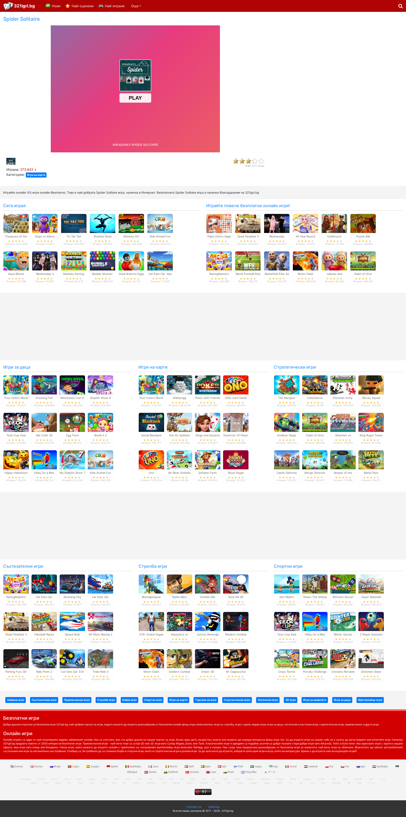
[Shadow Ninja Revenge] (102, 223)
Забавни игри (15, 699)
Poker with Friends (207, 398)
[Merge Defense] (315, 459)
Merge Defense (314, 472)
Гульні (240, 783)
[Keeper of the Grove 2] (343, 459)
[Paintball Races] (44, 621)
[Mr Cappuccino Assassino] (235, 658)
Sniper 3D (207, 671)
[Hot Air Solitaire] (179, 422)
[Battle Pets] (371, 459)
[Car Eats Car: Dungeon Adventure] (44, 583)
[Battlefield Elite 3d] (276, 260)
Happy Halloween (16, 472)
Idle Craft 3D (44, 435)
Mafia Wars (179, 597)
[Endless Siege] (286, 422)
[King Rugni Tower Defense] (371, 422)
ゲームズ (372, 783)
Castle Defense (287, 472)
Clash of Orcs (363, 274)
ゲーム (271, 771)
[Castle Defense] (286, 459)
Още (135, 6)
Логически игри (268, 699)
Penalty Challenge (315, 671)
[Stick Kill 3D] (235, 583)
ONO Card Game (236, 398)
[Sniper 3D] (207, 658)
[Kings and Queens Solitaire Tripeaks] (207, 422)
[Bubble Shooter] (102, 260)
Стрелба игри (153, 566)
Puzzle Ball (363, 236)
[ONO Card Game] (235, 385)
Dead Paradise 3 (248, 236)
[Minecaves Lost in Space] (72, 385)
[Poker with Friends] (207, 385)
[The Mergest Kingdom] (286, 385)
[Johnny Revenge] (207, 621)
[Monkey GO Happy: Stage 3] (131, 223)
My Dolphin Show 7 (72, 472)
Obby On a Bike (44, 472)
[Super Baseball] (371, 583)
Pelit (240, 766)
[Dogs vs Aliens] (45, 223)
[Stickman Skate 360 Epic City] (371, 658)
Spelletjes (135, 766)
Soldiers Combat (179, 671)
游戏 (359, 783)
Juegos (95, 766)
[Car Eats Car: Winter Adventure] (100, 583)
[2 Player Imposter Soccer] (371, 621)
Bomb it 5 (100, 435)
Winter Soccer (343, 634)
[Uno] (151, 459)
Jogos (75, 766)
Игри (230, 771)
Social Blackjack (151, 435)
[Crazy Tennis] (286, 658)
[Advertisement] (338, 79)
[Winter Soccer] (343, 621)
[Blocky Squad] (371, 385)
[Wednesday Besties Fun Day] (276, 223)
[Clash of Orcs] (363, 260)
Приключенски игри (77, 699)
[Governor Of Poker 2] (235, 422)
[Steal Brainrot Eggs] (131, 260)
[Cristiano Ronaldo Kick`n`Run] (343, 658)
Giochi (173, 766)
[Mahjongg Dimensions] (179, 385)
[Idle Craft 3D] (44, 422)
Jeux (155, 766)
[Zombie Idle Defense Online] (207, 583)
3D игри (290, 699)
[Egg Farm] (72, 422)
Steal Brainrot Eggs (131, 274)
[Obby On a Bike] (44, 459)
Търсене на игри (205, 699)
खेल (349, 783)
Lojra (213, 771)
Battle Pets (371, 472)
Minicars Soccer (343, 597)
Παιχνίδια (250, 771)
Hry (347, 766)
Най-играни (115, 6)
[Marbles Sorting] (73, 260)
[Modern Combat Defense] (235, 621)
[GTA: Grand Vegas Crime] (151, 621)
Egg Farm (72, 435)
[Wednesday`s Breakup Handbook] (45, 260)
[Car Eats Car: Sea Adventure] (160, 260)
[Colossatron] (315, 385)
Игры (57, 766)
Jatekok (312, 766)
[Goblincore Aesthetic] (334, 223)
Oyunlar (194, 771)
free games (26, 779)
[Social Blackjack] (151, 422)
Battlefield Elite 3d (277, 274)
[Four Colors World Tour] (16, 385)
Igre (363, 766)
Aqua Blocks (16, 274)
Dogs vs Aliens (45, 236)
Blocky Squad (371, 398)
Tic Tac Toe (73, 236)
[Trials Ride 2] (100, 658)
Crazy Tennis (286, 671)
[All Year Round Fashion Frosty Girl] (305, 223)
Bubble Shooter (102, 274)
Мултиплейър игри (370, 699)
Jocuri (293, 766)
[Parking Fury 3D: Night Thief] (16, 658)
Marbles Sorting (73, 274)
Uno (151, 472)
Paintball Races (44, 634)
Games (18, 766)
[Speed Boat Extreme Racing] (72, 621)
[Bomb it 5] (100, 422)
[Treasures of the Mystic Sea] (16, 223)
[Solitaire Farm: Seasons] (207, 459)
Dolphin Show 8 (100, 398)
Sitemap (214, 807)
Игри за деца (16, 367)
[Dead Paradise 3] (248, 223)
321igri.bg (24, 5)
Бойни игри (129, 699)
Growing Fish (44, 398)
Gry (331, 766)
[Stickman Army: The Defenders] (343, 385)
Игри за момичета (314, 699)
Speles (152, 771)
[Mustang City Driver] (72, 583)
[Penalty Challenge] (315, 658)
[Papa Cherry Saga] (219, 223)
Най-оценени (83, 6)
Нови (56, 6)
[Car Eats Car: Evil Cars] (72, 658)
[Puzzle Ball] (363, 223)
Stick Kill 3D (235, 597)
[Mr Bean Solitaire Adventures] (179, 459)
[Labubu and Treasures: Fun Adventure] (334, 260)
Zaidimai (173, 771)
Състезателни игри (23, 566)
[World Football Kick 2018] (248, 260)
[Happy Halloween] (16, 459)
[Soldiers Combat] (179, 658)
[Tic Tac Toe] (73, 223)
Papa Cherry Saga (219, 236)
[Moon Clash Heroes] (305, 260)
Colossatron (315, 398)
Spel (207, 766)
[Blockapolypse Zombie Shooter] (151, 583)
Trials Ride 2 (100, 671)
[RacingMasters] (219, 260)
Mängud (176, 783)
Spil (224, 766)
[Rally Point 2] (44, 658)
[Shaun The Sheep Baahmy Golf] (315, 583)
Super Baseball (371, 597)
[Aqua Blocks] (16, 260)
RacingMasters (219, 274)
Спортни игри (288, 566)
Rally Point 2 (44, 671)
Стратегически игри (295, 367)
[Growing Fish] (44, 385)
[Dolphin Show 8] (100, 385)
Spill (191, 766)
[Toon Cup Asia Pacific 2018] (16, 422)
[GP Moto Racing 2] (100, 621)
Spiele (114, 766)
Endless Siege (286, 435)
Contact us (193, 807)
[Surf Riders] (286, 583)
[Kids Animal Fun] (160, 223)
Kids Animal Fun (160, 236)
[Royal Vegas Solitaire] (235, 459)
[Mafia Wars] (179, 583)
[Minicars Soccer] (343, 583)
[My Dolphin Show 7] (72, 459)
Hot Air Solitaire (179, 435)
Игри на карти (36, 174)
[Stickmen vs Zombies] (343, 422)
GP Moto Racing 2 (100, 634)
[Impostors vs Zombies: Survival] (179, 621)
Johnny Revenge (208, 634)
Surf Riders (286, 597)
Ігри (275, 766)
